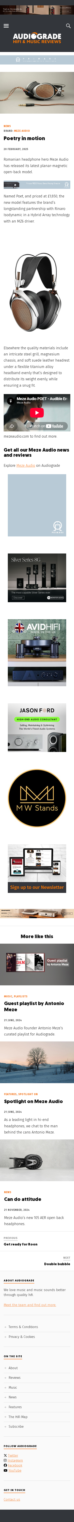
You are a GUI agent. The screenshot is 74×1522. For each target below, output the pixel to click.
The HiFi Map (18, 1417)
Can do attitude (22, 1199)
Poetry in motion (24, 138)
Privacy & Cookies (22, 1337)
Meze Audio (22, 130)
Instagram (15, 1460)
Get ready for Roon (20, 1244)
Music (8, 996)
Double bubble (57, 1264)
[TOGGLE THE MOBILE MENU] (6, 25)
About (13, 1368)
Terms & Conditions (23, 1327)
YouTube (14, 1470)
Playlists (21, 996)
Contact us (12, 1499)
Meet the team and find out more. (30, 1305)
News (7, 126)
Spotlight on (28, 1094)
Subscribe (16, 1427)
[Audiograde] (37, 37)
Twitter (13, 1455)
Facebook (15, 1465)
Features (10, 1094)
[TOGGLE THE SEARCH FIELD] (67, 25)
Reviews (15, 1378)
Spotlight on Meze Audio (33, 1101)
